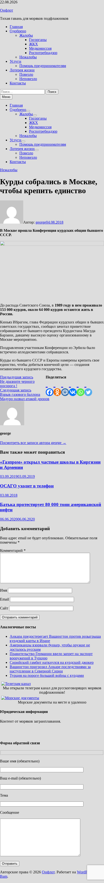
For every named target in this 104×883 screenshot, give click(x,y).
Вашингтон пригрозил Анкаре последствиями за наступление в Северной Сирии (50, 669)
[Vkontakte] (73, 387)
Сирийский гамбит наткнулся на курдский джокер (52, 662)
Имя (3, 590)
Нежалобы (28, 57)
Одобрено (18, 31)
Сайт (4, 608)
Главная (16, 27)
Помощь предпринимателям (42, 66)
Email (4, 599)
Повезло (26, 74)
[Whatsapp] (80, 387)
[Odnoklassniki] (57, 387)
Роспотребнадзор (43, 53)
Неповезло (28, 79)
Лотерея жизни (22, 70)
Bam (3, 876)
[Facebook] (49, 387)
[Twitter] (88, 387)
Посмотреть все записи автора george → (33, 443)
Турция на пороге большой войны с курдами (47, 675)
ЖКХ (33, 44)
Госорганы (38, 40)
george (41, 222)
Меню (6, 97)
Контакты (18, 83)
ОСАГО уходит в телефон (27, 485)
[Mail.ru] (65, 387)
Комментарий (13, 550)
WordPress (85, 872)
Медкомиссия (40, 48)
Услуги (15, 61)
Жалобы (26, 35)
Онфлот (6, 10)
